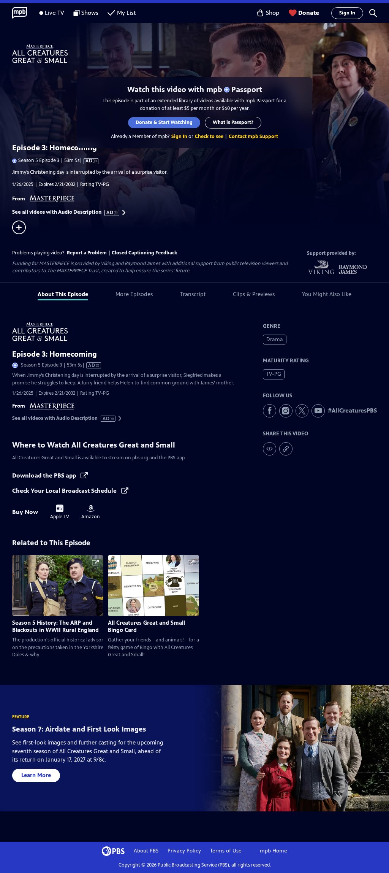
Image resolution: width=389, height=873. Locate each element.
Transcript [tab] (193, 294)
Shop (272, 12)
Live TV (54, 12)
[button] (373, 13)
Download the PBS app (44, 475)
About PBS (146, 851)
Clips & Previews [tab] (254, 294)
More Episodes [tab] (134, 294)
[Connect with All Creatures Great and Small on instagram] (286, 410)
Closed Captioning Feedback (144, 253)
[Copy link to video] (286, 449)
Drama (274, 339)
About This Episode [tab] (63, 294)
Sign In (347, 13)
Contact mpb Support (253, 136)
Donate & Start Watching (164, 122)
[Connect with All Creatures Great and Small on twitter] (302, 410)
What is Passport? (233, 122)
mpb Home (273, 851)
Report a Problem (87, 253)
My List (126, 12)
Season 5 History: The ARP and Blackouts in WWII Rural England (55, 626)
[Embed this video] (269, 449)
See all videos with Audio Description (63, 212)
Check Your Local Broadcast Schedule (65, 490)
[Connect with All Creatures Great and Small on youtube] (318, 410)
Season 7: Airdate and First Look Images (79, 729)
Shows (89, 12)
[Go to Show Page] (200, 53)
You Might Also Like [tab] (326, 294)
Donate (308, 12)
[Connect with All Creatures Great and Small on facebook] (269, 410)
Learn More (36, 775)
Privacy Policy (184, 851)
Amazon (90, 512)
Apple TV (59, 512)
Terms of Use (226, 851)
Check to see (209, 136)
